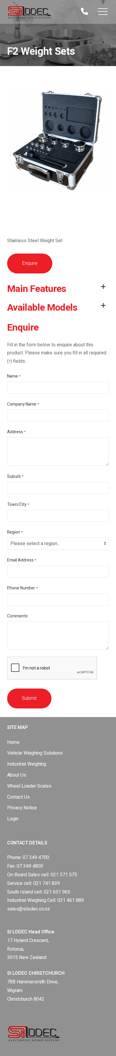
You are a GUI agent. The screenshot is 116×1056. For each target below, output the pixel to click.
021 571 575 (64, 874)
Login (12, 818)
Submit (29, 698)
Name (14, 376)
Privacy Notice (22, 807)
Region (15, 532)
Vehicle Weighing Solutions (35, 753)
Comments (17, 616)
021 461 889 (70, 900)
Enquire (29, 263)
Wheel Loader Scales (29, 786)
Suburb (15, 476)
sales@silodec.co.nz (28, 909)
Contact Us (18, 797)
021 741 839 (46, 883)
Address (16, 432)
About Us (16, 775)
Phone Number (22, 588)
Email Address (21, 560)
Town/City (18, 504)
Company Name (23, 404)
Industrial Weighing (26, 764)
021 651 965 (57, 892)
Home (13, 742)
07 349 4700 (36, 857)
